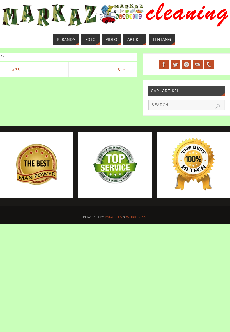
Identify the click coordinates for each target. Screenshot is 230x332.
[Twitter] (175, 64)
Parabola (113, 217)
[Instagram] (186, 64)
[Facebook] (164, 64)
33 (16, 69)
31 (121, 69)
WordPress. (136, 217)
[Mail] (198, 64)
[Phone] (209, 64)
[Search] (217, 106)
